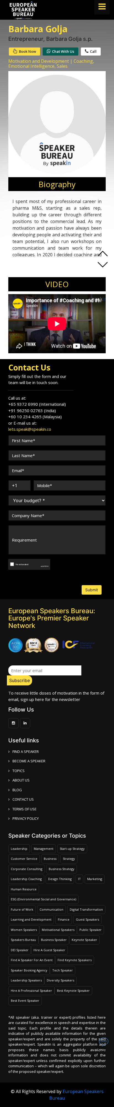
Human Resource (24, 889)
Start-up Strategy (72, 848)
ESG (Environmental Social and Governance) (43, 899)
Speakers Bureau (23, 940)
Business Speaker (54, 940)
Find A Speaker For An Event (32, 960)
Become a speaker (28, 760)
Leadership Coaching (26, 879)
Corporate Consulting (26, 869)
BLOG (17, 789)
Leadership (19, 848)
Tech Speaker (62, 970)
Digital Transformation (86, 909)
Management (43, 848)
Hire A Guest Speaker (49, 950)
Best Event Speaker (25, 1000)
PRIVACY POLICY (25, 818)
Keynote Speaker (84, 940)
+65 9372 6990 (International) (37, 404)
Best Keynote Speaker (73, 990)
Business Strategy (61, 869)
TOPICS (18, 770)
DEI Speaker (19, 950)
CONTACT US (23, 799)
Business (50, 858)
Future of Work (22, 909)
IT (79, 879)
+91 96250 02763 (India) (32, 410)
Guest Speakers (87, 919)
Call (93, 51)
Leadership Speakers (26, 980)
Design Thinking (60, 879)
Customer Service (24, 858)
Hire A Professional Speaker (31, 990)
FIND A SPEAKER (25, 751)
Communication (51, 909)
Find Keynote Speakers (75, 960)
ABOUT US (21, 780)
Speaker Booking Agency (29, 970)
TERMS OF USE (24, 809)
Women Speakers (24, 930)
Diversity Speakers (60, 980)
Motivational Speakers (58, 930)
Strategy (69, 858)
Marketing (94, 879)
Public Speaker (90, 930)
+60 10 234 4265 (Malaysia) (35, 416)
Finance (63, 919)
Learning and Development (31, 919)
